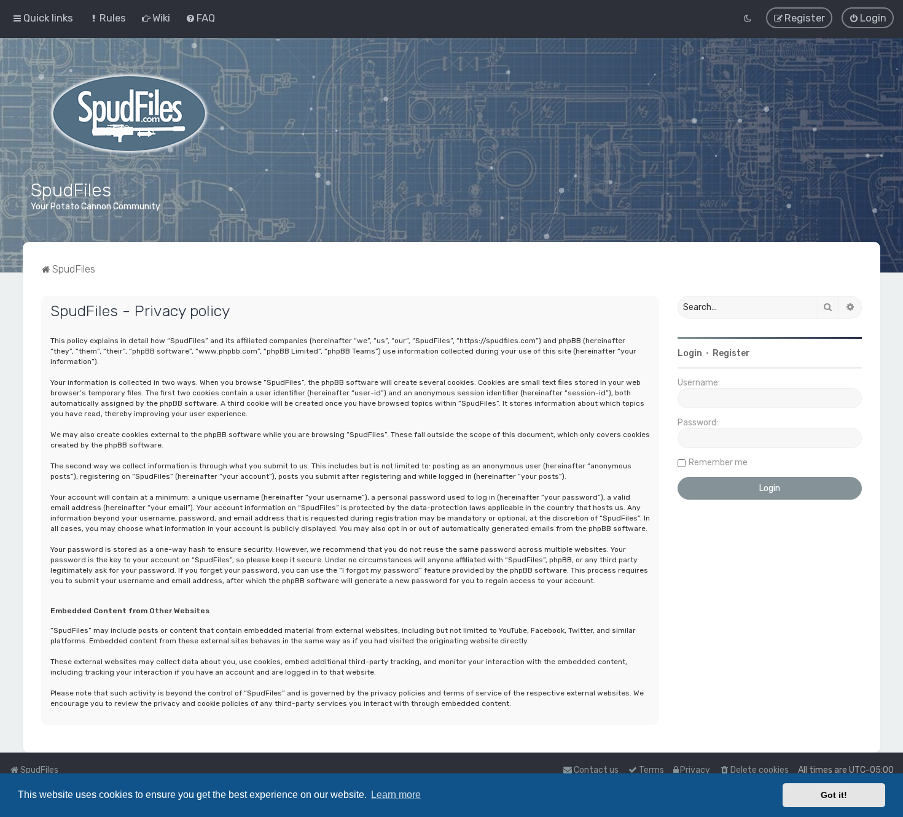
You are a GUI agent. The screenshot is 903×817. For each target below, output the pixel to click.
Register (731, 353)
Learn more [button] (396, 794)
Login (690, 353)
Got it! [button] (834, 795)
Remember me (718, 462)
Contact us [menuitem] (596, 770)
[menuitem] (107, 18)
